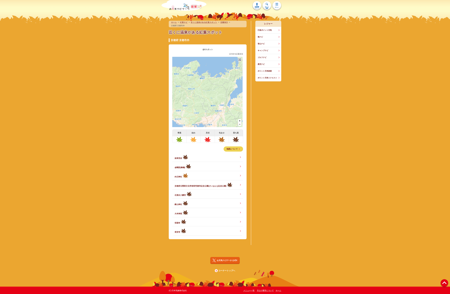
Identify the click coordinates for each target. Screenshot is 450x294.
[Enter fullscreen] (239, 59)
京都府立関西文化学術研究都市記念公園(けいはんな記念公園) (201, 186)
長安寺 (178, 232)
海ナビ (260, 37)
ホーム (174, 22)
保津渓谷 (179, 158)
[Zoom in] (239, 121)
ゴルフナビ (262, 57)
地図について (232, 149)
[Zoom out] (239, 124)
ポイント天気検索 (265, 71)
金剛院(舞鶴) (180, 167)
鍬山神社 (179, 204)
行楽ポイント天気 (265, 30)
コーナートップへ (226, 270)
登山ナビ (261, 44)
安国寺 (178, 223)
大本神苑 (179, 214)
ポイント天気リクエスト (267, 78)
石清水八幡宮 (180, 195)
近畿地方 (224, 22)
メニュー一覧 (249, 291)
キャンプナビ (263, 50)
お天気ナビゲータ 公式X (227, 260)
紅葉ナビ (184, 22)
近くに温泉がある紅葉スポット (204, 22)
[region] (207, 92)
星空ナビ (261, 64)
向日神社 (179, 177)
